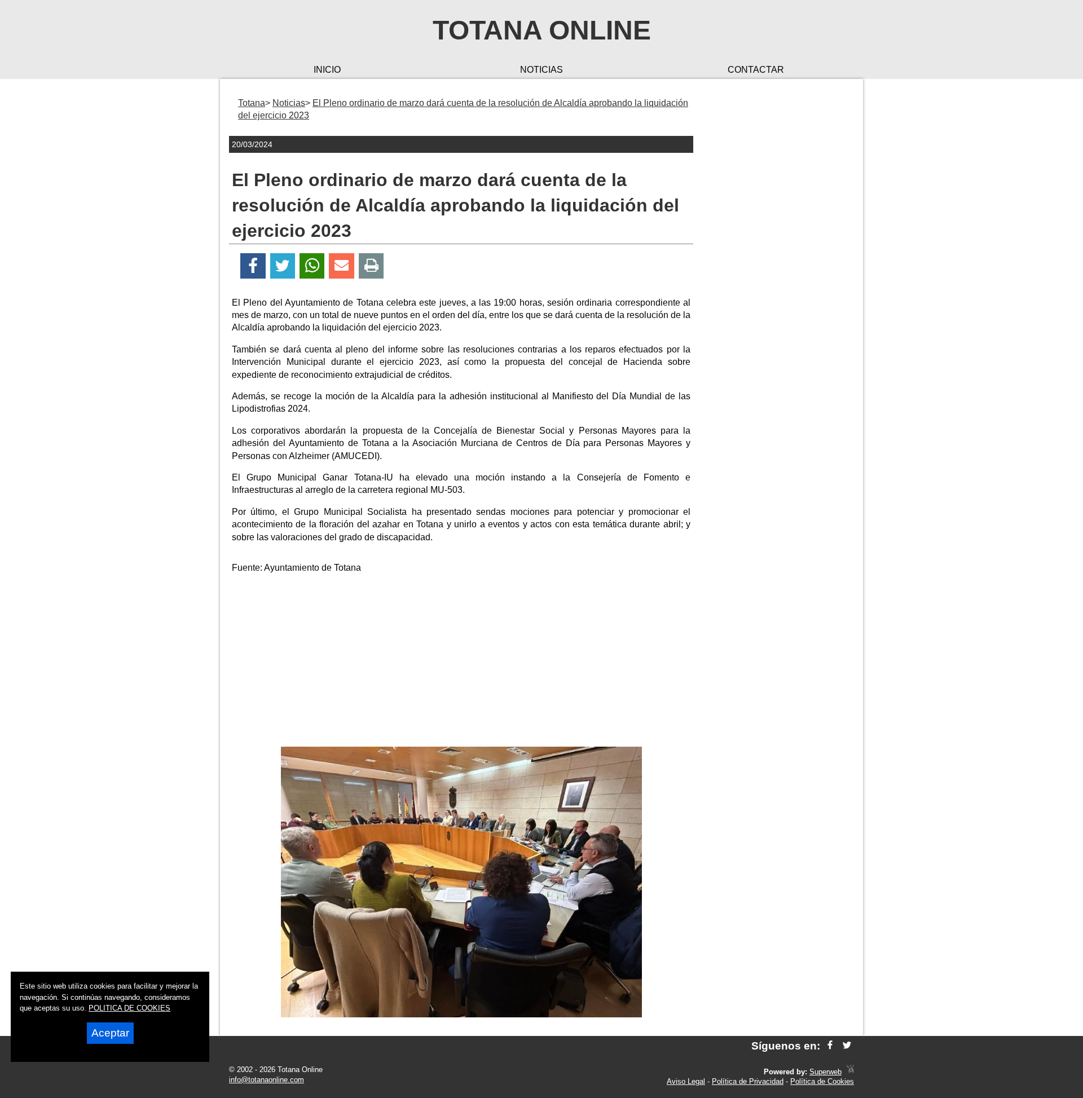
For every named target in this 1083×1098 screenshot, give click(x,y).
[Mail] (341, 266)
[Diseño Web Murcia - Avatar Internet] (850, 1072)
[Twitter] (282, 266)
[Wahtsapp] (312, 266)
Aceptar (110, 1033)
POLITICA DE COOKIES (129, 1008)
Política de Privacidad (747, 1081)
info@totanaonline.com (266, 1079)
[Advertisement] (461, 662)
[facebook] (830, 1046)
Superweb (825, 1072)
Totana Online (542, 30)
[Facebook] (253, 266)
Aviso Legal (686, 1081)
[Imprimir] (371, 266)
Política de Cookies (822, 1081)
